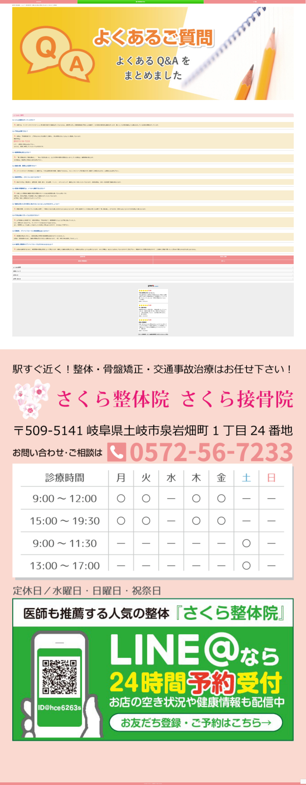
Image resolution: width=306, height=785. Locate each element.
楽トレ (223, 261)
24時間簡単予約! (141, 1)
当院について (17, 271)
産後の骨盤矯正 (82, 261)
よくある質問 (17, 267)
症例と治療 (223, 256)
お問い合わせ (17, 279)
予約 (255, 1)
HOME (39, 1)
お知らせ (15, 275)
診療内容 (82, 256)
